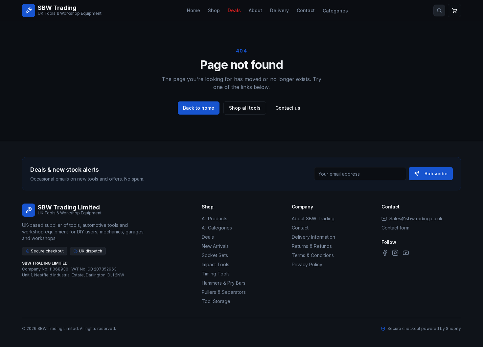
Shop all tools (245, 108)
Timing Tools (216, 273)
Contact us (287, 108)
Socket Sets (215, 255)
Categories (335, 10)
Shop (214, 10)
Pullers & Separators (224, 292)
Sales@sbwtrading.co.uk (416, 218)
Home (193, 10)
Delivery (279, 10)
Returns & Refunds (312, 246)
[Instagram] (395, 252)
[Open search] (439, 10)
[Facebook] (384, 252)
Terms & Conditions (313, 255)
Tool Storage (216, 301)
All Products (214, 218)
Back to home (198, 108)
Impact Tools (215, 264)
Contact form (395, 227)
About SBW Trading (313, 218)
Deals (234, 10)
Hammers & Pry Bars (223, 283)
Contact (306, 10)
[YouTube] (405, 252)
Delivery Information (313, 237)
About (255, 10)
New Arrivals (215, 246)
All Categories (217, 227)
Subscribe (436, 173)
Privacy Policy (307, 264)
